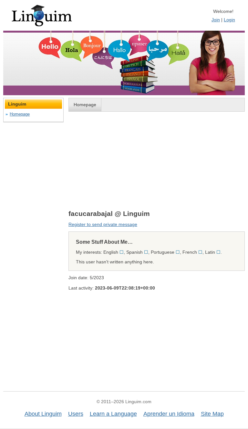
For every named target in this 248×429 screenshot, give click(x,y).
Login (229, 19)
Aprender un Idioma (168, 414)
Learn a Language (113, 414)
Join (216, 19)
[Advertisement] (156, 160)
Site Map (212, 414)
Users (75, 414)
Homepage (85, 104)
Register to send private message (102, 224)
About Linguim (43, 414)
